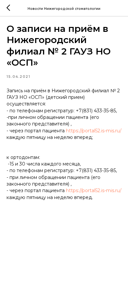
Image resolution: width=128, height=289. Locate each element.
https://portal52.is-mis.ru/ (93, 131)
